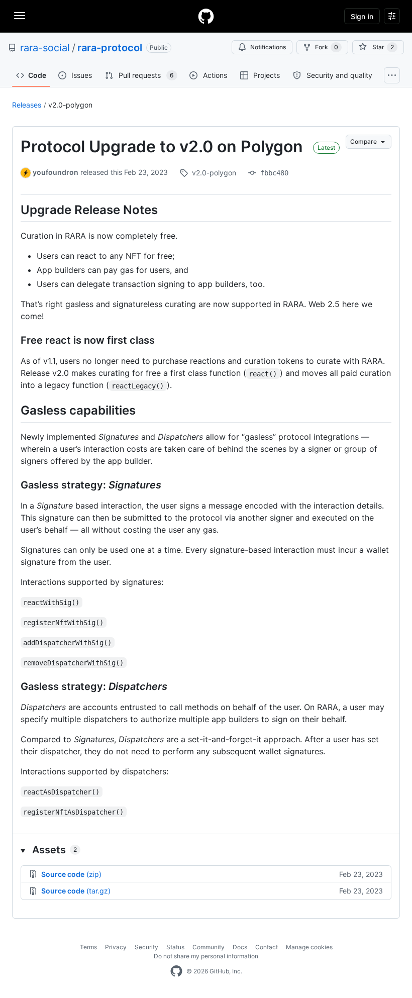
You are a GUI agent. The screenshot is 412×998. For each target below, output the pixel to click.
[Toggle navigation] (19, 15)
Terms (88, 947)
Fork (326, 47)
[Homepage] (206, 16)
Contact (266, 947)
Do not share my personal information (206, 956)
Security (146, 947)
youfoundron (55, 172)
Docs (240, 947)
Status (175, 947)
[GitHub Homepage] (176, 971)
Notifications (268, 47)
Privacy (116, 947)
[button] (206, 849)
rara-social (45, 48)
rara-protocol (109, 48)
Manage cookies (309, 947)
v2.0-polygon (70, 105)
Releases (26, 105)
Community (208, 947)
